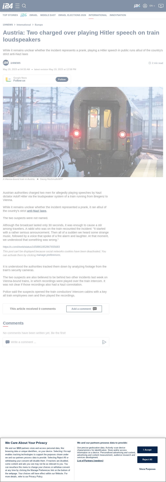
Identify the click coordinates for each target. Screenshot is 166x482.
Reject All (147, 459)
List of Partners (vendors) (90, 460)
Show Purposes (147, 469)
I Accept (147, 450)
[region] (83, 460)
